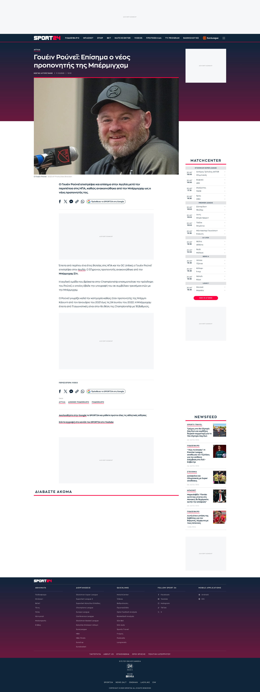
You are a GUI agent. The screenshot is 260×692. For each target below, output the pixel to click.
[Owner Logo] (130, 667)
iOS (203, 599)
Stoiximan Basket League (87, 621)
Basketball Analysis (125, 616)
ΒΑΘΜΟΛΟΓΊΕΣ (191, 38)
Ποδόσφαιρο (72, 38)
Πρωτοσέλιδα (123, 608)
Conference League (85, 616)
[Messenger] (71, 201)
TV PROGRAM (172, 38)
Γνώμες (120, 634)
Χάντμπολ (39, 616)
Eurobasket (81, 647)
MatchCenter (123, 595)
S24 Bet (120, 621)
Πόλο (37, 612)
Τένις (37, 608)
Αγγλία (81, 269)
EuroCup (80, 642)
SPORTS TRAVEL (194, 424)
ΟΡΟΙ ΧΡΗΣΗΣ (139, 654)
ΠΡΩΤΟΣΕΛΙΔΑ (154, 38)
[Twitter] (65, 201)
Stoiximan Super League (87, 595)
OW (154, 682)
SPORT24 (108, 682)
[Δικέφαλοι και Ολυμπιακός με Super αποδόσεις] (219, 477)
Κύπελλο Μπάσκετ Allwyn (87, 625)
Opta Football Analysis (127, 612)
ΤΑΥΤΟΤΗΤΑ (95, 654)
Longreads (121, 642)
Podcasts (121, 638)
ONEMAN (133, 682)
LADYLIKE (145, 682)
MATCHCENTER (123, 38)
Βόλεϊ (37, 603)
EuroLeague (81, 629)
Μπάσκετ (88, 38)
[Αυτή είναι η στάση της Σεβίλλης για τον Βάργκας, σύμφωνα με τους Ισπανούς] (219, 517)
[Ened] (130, 676)
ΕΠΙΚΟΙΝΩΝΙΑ (122, 654)
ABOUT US (109, 654)
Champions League (84, 608)
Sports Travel (123, 629)
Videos (120, 599)
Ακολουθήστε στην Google (73, 415)
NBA (78, 634)
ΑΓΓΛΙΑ (62, 402)
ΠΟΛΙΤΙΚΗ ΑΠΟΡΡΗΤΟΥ (159, 654)
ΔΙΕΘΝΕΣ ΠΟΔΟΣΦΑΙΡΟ (78, 402)
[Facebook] (60, 201)
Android (205, 595)
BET (109, 38)
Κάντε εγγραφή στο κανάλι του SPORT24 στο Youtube (86, 422)
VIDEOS (138, 38)
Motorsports (40, 621)
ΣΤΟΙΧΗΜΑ (192, 472)
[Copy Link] (77, 201)
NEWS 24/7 (121, 682)
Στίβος (38, 625)
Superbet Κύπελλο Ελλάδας (88, 603)
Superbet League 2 (84, 599)
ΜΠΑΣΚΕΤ (191, 490)
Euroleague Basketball (210, 38)
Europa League (83, 612)
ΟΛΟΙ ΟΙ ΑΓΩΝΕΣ (206, 298)
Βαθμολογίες (122, 603)
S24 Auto (121, 625)
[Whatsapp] (82, 201)
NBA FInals (80, 638)
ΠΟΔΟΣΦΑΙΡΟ (193, 446)
